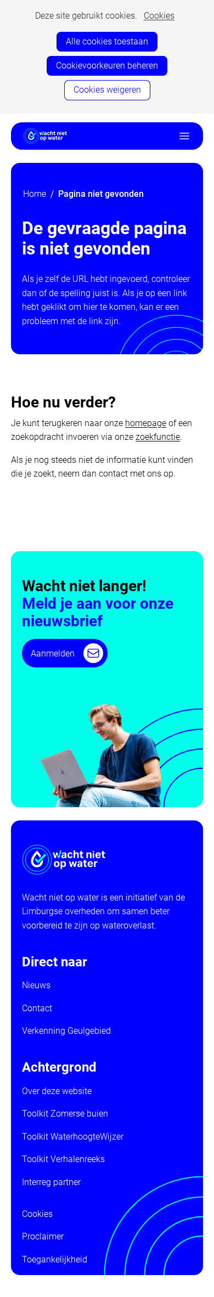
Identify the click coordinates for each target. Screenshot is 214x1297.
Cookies (159, 16)
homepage (145, 423)
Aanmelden (53, 653)
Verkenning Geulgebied (66, 1031)
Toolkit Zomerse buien (65, 1113)
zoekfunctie (158, 437)
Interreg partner (51, 1182)
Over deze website (57, 1091)
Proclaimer (43, 1236)
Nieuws (36, 985)
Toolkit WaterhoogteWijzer (72, 1136)
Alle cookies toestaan (107, 41)
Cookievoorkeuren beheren (107, 65)
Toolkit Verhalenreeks (63, 1159)
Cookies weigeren (107, 89)
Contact (37, 1008)
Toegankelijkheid (54, 1259)
